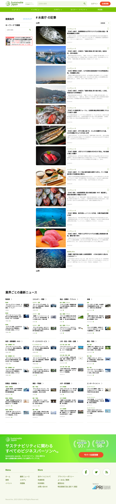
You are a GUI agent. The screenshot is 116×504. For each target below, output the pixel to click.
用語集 (100, 9)
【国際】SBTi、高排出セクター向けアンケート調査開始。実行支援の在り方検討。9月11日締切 (95, 348)
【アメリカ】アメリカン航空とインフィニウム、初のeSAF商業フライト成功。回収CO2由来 (95, 371)
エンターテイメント (93, 383)
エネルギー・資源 (39, 299)
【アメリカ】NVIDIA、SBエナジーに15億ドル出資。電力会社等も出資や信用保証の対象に (41, 329)
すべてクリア (27, 19)
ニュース (15, 9)
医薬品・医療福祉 (11, 383)
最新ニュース (25, 476)
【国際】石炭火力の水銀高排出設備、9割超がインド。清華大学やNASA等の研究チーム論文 (68, 412)
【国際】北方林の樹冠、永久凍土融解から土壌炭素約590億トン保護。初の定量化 (68, 401)
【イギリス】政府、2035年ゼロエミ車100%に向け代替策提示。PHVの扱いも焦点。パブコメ (13, 328)
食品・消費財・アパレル (68, 299)
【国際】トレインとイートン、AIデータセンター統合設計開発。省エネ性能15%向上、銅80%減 (41, 317)
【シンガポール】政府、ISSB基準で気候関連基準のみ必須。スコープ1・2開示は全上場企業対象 (95, 306)
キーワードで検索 (12, 25)
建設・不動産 (37, 383)
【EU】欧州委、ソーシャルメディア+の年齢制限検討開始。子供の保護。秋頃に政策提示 (95, 401)
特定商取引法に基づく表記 (67, 486)
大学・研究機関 (65, 383)
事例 (7, 480)
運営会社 (61, 483)
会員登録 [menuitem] (105, 3)
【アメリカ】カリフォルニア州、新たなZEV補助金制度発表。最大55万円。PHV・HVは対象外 (13, 316)
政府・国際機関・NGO (13, 341)
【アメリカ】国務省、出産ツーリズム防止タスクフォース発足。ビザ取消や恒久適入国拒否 (95, 390)
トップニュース (71, 29)
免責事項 (41, 480)
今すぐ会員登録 (91, 454)
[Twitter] (96, 472)
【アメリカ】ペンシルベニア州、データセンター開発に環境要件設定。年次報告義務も (13, 348)
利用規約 (41, 483)
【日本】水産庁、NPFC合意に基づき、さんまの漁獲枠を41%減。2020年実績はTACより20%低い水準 (87, 132)
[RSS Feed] (107, 472)
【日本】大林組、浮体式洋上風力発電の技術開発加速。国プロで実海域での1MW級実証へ (41, 413)
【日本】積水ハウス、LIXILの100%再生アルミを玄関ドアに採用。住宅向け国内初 (41, 401)
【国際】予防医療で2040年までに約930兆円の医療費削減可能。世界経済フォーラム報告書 (13, 401)
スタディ (57, 9)
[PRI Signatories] (101, 486)
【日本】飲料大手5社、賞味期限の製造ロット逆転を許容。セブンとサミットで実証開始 (68, 370)
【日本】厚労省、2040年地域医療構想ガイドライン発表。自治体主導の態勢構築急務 (13, 390)
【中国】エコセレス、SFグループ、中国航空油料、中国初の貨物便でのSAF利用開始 (95, 359)
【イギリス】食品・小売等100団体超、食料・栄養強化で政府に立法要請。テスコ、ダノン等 (68, 358)
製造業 (7, 299)
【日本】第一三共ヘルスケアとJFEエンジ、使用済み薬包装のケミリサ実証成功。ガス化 (13, 413)
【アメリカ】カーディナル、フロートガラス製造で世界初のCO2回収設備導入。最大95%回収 (41, 390)
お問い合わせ (43, 486)
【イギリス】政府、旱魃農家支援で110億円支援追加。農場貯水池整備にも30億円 (68, 306)
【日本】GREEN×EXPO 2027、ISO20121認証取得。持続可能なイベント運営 (95, 411)
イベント (8, 483)
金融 (88, 299)
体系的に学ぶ (71, 252)
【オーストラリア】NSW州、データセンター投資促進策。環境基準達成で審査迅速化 (41, 306)
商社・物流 (91, 341)
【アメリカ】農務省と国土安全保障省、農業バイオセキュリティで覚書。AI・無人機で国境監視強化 (68, 317)
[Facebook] (86, 472)
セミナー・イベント (78, 9)
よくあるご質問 (63, 480)
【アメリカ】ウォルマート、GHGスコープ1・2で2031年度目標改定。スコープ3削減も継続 (68, 348)
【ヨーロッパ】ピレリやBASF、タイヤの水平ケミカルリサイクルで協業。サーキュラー (13, 306)
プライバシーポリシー (66, 476)
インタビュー (36, 9)
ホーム (7, 476)
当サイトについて (44, 476)
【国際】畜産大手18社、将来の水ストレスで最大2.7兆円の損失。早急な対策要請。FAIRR (95, 317)
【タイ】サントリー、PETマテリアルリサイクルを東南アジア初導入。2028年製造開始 (68, 329)
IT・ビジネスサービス (40, 341)
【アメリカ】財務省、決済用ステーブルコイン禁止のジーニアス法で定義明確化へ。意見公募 (95, 329)
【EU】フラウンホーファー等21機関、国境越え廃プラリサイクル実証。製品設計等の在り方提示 (68, 390)
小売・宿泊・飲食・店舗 (68, 341)
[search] (84, 3)
